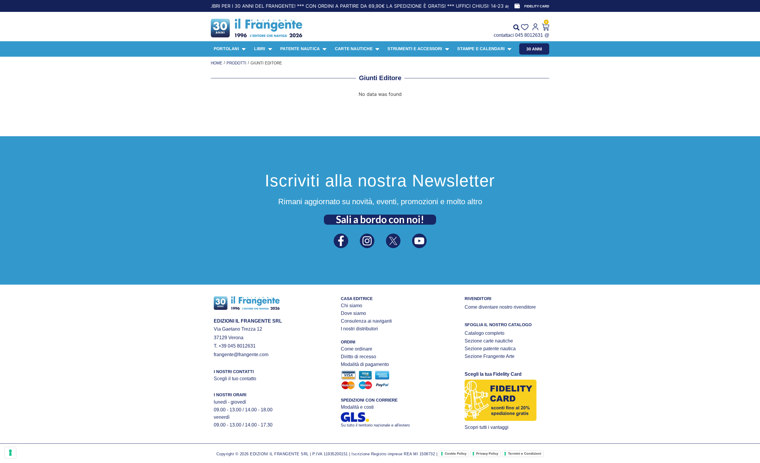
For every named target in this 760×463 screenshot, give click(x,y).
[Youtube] (419, 241)
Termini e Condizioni (524, 453)
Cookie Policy (455, 453)
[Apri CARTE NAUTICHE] (377, 49)
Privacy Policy (487, 453)
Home (216, 63)
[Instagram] (367, 241)
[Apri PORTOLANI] (243, 49)
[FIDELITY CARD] (517, 6)
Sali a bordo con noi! (380, 219)
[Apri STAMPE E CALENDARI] (509, 49)
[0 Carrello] (545, 27)
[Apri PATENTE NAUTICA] (324, 49)
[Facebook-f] (341, 241)
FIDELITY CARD (536, 6)
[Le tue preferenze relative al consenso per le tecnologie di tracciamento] (10, 452)
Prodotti (236, 63)
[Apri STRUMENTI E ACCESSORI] (447, 49)
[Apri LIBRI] (270, 49)
